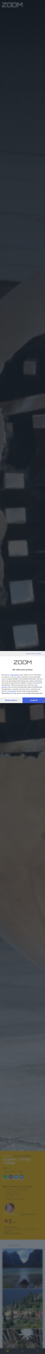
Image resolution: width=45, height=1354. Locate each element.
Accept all (33, 700)
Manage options (11, 700)
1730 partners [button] (14, 675)
